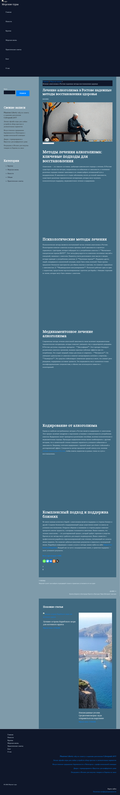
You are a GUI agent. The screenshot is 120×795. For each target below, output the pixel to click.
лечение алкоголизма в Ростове (54, 451)
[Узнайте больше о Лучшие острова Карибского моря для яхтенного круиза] (59, 617)
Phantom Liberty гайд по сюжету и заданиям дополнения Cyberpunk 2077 (16, 115)
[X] (57, 561)
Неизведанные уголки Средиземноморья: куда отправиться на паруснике (91, 715)
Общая (10, 177)
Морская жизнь (11, 40)
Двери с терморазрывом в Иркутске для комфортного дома (95, 768)
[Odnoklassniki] (54, 561)
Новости (9, 21)
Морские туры (10, 4)
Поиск (5, 89)
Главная (8, 12)
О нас (8, 68)
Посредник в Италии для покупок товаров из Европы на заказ (93, 772)
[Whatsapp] (44, 561)
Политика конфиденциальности (104, 792)
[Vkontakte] (50, 561)
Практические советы (13, 49)
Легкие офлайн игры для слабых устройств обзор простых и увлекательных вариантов (15, 124)
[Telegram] (47, 561)
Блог (7, 59)
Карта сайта (112, 789)
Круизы (8, 31)
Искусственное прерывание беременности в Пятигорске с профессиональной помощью (14, 132)
